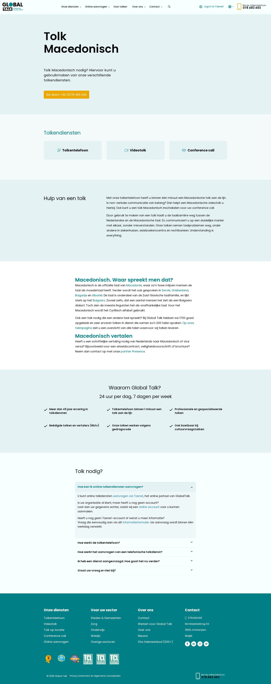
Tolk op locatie (54, 630)
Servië (166, 290)
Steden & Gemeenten (106, 618)
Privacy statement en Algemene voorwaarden (95, 675)
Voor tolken (120, 6)
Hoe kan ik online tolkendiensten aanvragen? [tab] (110, 487)
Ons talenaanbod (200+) (155, 642)
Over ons (137, 6)
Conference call (55, 636)
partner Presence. (133, 351)
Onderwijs (98, 630)
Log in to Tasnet (214, 6)
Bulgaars (99, 300)
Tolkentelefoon (54, 618)
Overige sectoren (103, 642)
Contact (154, 6)
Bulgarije (81, 295)
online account (149, 507)
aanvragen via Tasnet (128, 496)
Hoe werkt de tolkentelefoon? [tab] (99, 543)
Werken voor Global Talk (155, 624)
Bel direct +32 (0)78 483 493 (66, 95)
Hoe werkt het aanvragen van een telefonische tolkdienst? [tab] (120, 552)
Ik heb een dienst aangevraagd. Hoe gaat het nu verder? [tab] (119, 561)
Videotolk (50, 624)
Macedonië (134, 285)
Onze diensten (70, 6)
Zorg (94, 624)
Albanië (97, 295)
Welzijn (95, 636)
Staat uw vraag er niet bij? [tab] (97, 570)
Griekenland (180, 290)
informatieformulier (136, 522)
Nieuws (143, 636)
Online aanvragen (96, 6)
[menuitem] (70, 7)
